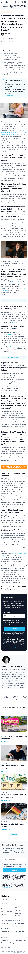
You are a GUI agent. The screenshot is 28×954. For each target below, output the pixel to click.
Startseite (5, 6)
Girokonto (9, 334)
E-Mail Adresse (6, 612)
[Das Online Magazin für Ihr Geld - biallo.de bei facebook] (12, 952)
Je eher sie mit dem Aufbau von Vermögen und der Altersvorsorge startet (13, 132)
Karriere (3, 914)
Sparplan (12, 347)
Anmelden (14, 628)
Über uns (17, 910)
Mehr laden (14, 834)
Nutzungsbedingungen (21, 940)
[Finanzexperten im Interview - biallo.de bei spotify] (9, 952)
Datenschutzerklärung (11, 647)
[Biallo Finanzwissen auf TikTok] (6, 952)
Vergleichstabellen (6, 911)
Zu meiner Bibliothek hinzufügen (11, 41)
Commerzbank (5, 931)
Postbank (17, 926)
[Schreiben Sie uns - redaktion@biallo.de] (24, 952)
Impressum (4, 940)
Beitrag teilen (25, 697)
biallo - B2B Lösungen (18, 914)
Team (2, 909)
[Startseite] (4, 2)
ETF (13, 322)
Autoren (3, 906)
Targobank (18, 929)
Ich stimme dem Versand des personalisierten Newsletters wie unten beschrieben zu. (14, 622)
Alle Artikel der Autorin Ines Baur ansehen (14, 669)
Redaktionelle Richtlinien (18, 907)
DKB (2, 926)
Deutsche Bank (5, 929)
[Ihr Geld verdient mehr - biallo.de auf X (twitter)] (21, 952)
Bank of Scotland (19, 931)
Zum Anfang (6, 697)
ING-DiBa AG (5, 923)
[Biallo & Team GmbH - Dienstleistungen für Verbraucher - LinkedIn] (18, 952)
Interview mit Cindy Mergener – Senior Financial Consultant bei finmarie (18, 6)
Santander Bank (19, 923)
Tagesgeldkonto (17, 282)
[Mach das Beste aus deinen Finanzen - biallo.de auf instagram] (15, 952)
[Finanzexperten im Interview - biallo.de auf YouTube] (3, 952)
